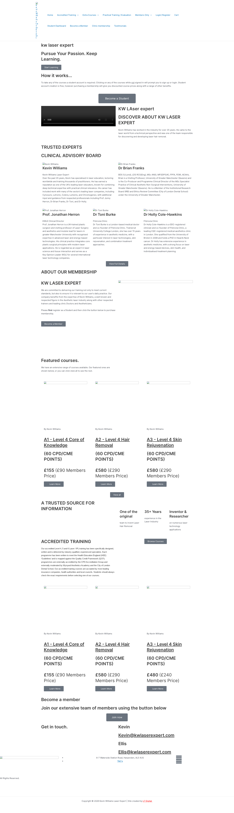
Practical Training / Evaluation (117, 15)
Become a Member (79, 26)
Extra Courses (89, 15)
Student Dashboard (56, 26)
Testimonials (120, 26)
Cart (176, 15)
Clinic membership (101, 26)
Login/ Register (163, 15)
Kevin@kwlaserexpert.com (146, 735)
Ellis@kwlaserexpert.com (144, 752)
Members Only (142, 15)
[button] (77, 15)
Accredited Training (66, 15)
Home (50, 15)
